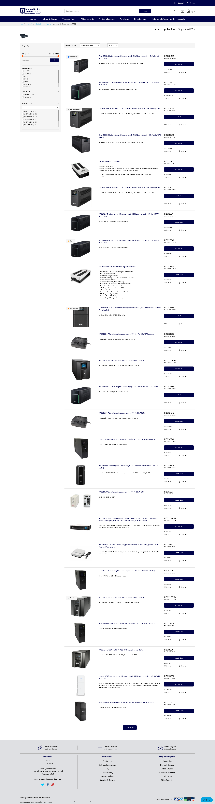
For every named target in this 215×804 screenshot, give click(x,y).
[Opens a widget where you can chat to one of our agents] (206, 800)
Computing (167, 761)
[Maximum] (58, 56)
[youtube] (52, 785)
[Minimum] (22, 56)
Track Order (191, 3)
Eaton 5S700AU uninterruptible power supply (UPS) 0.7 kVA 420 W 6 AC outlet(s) (126, 702)
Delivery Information (107, 765)
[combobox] (101, 11)
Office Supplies (167, 780)
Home (22, 24)
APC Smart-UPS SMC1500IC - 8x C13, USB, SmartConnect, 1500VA (121, 360)
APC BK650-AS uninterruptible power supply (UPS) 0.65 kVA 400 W (121, 492)
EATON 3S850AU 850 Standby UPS (110, 161)
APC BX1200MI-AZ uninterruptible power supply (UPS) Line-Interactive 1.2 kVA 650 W (128, 387)
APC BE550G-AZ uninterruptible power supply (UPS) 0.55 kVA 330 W (122, 413)
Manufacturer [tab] (27, 68)
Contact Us (107, 761)
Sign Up (193, 12)
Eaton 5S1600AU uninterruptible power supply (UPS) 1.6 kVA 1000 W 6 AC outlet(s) (127, 623)
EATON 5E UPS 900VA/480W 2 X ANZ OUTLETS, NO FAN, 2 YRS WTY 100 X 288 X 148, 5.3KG (129, 188)
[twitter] (42, 785)
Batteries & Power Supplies (43, 24)
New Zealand (179, 3)
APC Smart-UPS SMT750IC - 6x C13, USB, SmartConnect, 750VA (121, 650)
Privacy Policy (107, 772)
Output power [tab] (27, 104)
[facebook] (48, 785)
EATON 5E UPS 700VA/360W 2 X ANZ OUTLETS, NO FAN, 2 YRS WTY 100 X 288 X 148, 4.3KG (129, 109)
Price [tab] (24, 51)
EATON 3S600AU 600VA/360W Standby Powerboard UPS (118, 267)
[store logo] (30, 11)
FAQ (107, 769)
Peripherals (29, 24)
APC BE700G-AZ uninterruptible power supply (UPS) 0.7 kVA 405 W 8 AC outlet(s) (126, 334)
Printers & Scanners (167, 772)
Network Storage (167, 765)
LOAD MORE (130, 727)
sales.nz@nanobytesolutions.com (47, 779)
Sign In (193, 10)
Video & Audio (167, 769)
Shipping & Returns (107, 780)
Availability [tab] (26, 92)
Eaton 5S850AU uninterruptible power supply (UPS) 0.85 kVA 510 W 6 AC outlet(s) (127, 571)
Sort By (83, 45)
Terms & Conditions (107, 776)
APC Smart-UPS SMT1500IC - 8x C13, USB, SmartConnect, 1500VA (121, 597)
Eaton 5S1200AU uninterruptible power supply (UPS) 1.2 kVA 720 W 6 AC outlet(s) (127, 439)
